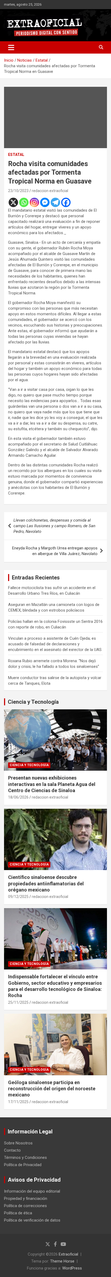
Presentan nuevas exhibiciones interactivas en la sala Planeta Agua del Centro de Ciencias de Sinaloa (51, 784)
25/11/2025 (18, 1002)
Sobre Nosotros (18, 1143)
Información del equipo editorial (32, 1191)
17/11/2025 (18, 1102)
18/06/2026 (18, 797)
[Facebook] (66, 202)
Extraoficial (68, 1254)
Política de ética (18, 1213)
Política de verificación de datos (32, 1220)
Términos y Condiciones (25, 1157)
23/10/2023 (18, 191)
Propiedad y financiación (25, 1198)
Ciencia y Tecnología (33, 702)
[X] (13, 202)
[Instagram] (34, 202)
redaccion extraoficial (50, 191)
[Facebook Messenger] (45, 202)
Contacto (12, 1150)
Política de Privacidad (22, 1164)
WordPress (72, 1268)
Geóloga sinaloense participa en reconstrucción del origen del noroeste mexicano (51, 1089)
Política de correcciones (25, 1205)
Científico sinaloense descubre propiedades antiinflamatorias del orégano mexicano (46, 883)
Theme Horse (62, 1261)
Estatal (16, 154)
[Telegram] (55, 202)
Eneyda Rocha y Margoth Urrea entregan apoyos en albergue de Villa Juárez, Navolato (55, 551)
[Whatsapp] (24, 202)
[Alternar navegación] (11, 47)
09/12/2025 (18, 896)
